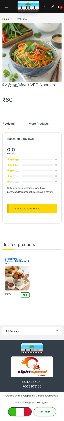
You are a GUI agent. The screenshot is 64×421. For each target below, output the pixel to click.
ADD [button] (25, 295)
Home (5, 18)
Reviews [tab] (8, 123)
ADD (47, 411)
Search (46, 6)
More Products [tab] (39, 123)
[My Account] (53, 6)
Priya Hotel (21, 18)
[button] (58, 27)
